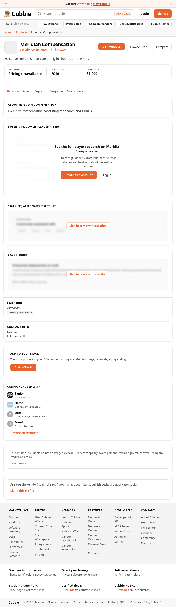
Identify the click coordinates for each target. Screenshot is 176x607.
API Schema (121, 526)
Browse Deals (138, 47)
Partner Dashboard (95, 537)
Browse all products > (25, 433)
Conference (148, 538)
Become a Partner (94, 528)
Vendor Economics (68, 547)
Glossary (146, 533)
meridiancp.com (58, 49)
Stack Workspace (42, 537)
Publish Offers (71, 531)
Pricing (39, 554)
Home (8, 32)
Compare (162, 47)
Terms (77, 602)
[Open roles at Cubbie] (6, 3)
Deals (12, 536)
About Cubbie (150, 517)
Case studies (75, 91)
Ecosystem (56, 91)
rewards (124, 590)
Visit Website (112, 47)
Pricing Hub (73, 24)
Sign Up (163, 14)
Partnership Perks (95, 519)
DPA (121, 602)
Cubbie (21, 14)
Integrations (43, 544)
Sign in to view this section (88, 226)
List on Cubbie (71, 517)
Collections (16, 542)
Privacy (89, 602)
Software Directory (14, 529)
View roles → (101, 4)
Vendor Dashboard (69, 538)
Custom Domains (93, 551)
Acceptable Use (106, 602)
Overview (13, 91)
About (27, 91)
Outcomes (15, 547)
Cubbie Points (160, 24)
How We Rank (150, 522)
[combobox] (78, 14)
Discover (14, 517)
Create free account (79, 175)
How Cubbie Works (43, 519)
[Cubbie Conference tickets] (3, 3)
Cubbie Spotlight (67, 524)
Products (21, 32)
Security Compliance (20, 312)
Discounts (68, 590)
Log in (107, 175)
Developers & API (123, 519)
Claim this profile (22, 491)
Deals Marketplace (131, 24)
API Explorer (122, 531)
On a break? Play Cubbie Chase (148, 602)
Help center (148, 527)
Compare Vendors (100, 24)
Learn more (18, 463)
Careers (146, 543)
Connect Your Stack (43, 528)
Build (17, 23)
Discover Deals (97, 544)
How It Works (49, 24)
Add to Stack (23, 367)
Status (118, 542)
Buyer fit (40, 91)
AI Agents (120, 536)
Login (145, 14)
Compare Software (14, 554)
